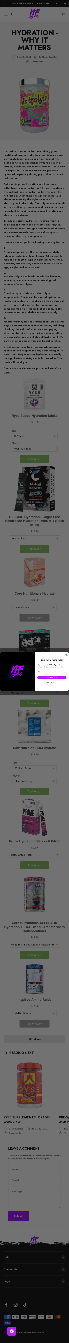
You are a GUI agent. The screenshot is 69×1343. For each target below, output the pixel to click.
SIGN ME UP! (51, 677)
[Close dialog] (67, 654)
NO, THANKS (51, 683)
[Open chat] (11, 1331)
